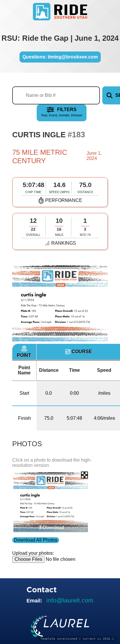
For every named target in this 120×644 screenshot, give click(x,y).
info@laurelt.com (69, 600)
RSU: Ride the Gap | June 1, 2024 (60, 38)
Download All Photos (35, 540)
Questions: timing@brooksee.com (60, 56)
